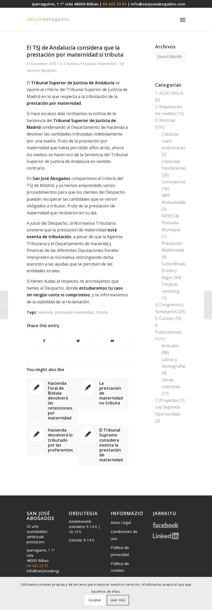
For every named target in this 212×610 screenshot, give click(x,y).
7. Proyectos (167, 400)
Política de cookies (120, 567)
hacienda (45, 312)
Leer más (118, 600)
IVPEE (167, 216)
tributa (102, 312)
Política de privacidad (120, 551)
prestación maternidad (74, 312)
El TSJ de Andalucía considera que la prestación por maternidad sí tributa (75, 51)
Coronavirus (174, 182)
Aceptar (95, 600)
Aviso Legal (121, 522)
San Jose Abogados (42, 70)
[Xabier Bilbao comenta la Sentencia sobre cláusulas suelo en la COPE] (4, 305)
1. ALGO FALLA (169, 93)
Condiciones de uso (124, 535)
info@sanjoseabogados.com (158, 3)
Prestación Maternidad (98, 63)
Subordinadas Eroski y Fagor (175, 270)
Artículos (170, 346)
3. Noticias (71, 63)
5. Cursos (164, 318)
